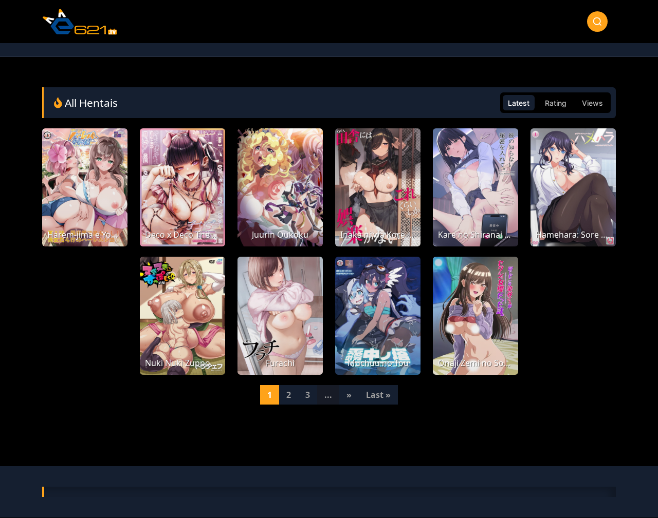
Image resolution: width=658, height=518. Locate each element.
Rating (555, 103)
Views (592, 103)
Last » (378, 394)
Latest (518, 103)
